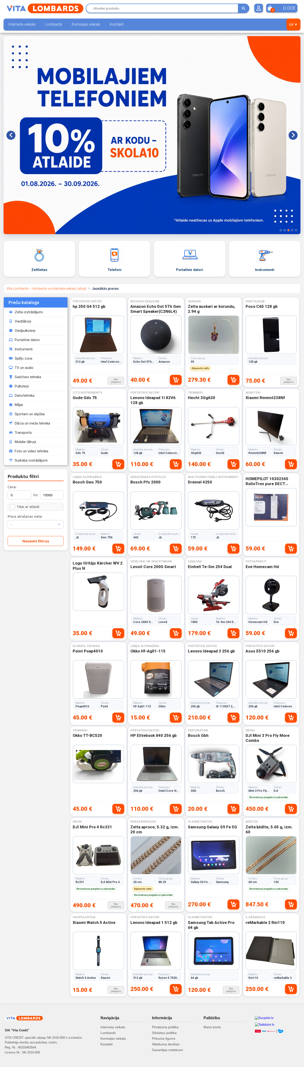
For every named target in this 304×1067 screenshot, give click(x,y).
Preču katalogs (24, 302)
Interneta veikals (22, 24)
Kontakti (117, 24)
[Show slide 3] (288, 230)
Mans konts (212, 1027)
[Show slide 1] (281, 230)
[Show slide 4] (292, 230)
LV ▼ (293, 24)
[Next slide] (293, 135)
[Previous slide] (10, 135)
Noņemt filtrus (35, 541)
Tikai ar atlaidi (28, 506)
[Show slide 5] (296, 230)
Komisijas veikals (86, 24)
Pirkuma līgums (163, 1038)
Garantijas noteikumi (167, 1050)
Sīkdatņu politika (164, 1033)
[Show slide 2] (285, 230)
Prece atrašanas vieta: (25, 516)
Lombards (53, 24)
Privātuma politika (165, 1027)
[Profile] (258, 8)
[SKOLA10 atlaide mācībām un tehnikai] (152, 135)
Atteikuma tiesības (166, 1044)
